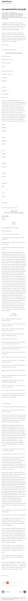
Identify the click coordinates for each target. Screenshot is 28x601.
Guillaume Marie (19, 14)
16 (2, 562)
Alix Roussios (5, 13)
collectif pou (7, 1)
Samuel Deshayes (15, 17)
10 (2, 510)
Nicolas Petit (5, 17)
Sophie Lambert (5, 18)
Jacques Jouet (5, 16)
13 (2, 528)
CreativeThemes (5, 599)
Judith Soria (12, 16)
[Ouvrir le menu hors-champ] (25, 2)
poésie (9, 17)
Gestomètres (12, 14)
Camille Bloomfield (18, 13)
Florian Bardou (5, 14)
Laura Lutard (18, 16)
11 (2, 515)
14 (2, 545)
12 (2, 518)
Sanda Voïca (23, 17)
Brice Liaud (10, 13)
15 (2, 555)
